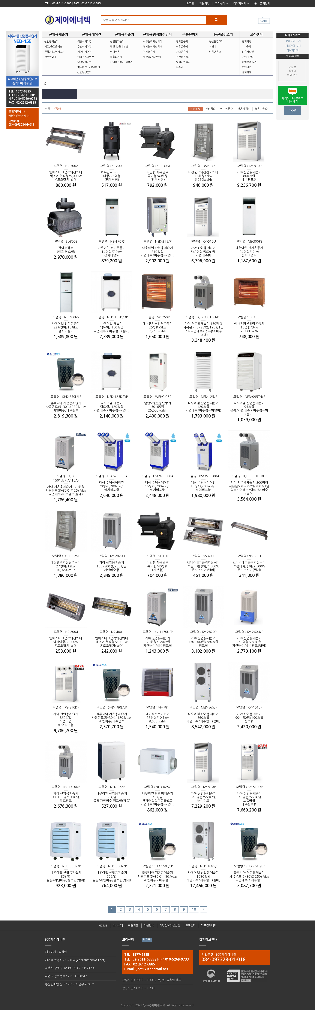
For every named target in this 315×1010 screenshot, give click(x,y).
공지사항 (246, 41)
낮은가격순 (243, 108)
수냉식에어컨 (84, 46)
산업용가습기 (117, 41)
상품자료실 (248, 52)
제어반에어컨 (84, 52)
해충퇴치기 (116, 57)
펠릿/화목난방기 (152, 57)
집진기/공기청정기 (120, 46)
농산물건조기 (216, 41)
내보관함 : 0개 (293, 46)
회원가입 (204, 3)
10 (194, 909)
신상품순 (210, 108)
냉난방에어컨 (84, 62)
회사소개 (117, 925)
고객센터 (220, 3)
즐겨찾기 (265, 3)
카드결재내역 (208, 925)
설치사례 (246, 72)
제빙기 (212, 46)
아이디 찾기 (248, 57)
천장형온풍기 (183, 57)
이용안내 (149, 925)
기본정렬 (195, 108)
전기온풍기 (182, 41)
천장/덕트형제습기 (54, 52)
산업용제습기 (51, 41)
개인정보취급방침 (169, 925)
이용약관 (133, 925)
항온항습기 (50, 57)
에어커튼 (115, 52)
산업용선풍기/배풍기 (121, 62)
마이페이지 (239, 3)
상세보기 (55, 166)
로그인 (190, 3)
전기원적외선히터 (152, 46)
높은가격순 (261, 108)
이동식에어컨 (84, 41)
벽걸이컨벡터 (183, 62)
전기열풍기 (149, 52)
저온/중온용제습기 (54, 46)
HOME (103, 925)
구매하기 (76, 166)
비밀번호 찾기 (249, 62)
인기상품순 (226, 108)
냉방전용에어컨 (85, 57)
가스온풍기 (182, 52)
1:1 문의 (246, 46)
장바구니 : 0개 (293, 41)
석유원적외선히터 (152, 41)
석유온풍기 (182, 46)
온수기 (179, 67)
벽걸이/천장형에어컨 (88, 67)
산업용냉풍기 (84, 72)
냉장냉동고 (215, 52)
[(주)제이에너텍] (67, 19)
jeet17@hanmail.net (90, 960)
